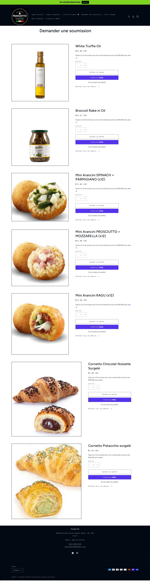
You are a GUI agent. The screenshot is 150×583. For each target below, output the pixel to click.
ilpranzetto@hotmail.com (75, 546)
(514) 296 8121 (75, 544)
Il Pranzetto (21, 577)
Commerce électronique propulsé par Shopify (40, 577)
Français (17, 570)
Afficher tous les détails (86, 86)
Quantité (78, 61)
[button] (53, 15)
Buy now (85, 2)
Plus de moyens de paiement (97, 82)
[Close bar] (149, 1)
